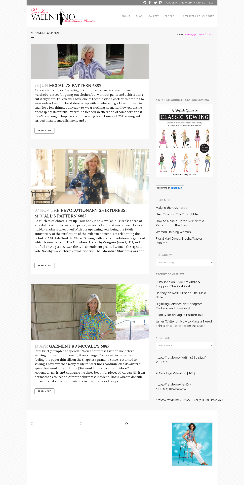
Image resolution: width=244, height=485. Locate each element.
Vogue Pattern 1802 (190, 315)
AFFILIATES (199, 2)
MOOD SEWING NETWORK (178, 2)
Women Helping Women (173, 232)
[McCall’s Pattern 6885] (90, 61)
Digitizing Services (169, 304)
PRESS (209, 2)
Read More (44, 130)
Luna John (163, 282)
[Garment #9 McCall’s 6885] (90, 312)
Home (180, 34)
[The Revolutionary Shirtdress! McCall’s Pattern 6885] (90, 176)
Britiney (161, 293)
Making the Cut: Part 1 (171, 207)
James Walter (165, 321)
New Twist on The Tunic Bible (177, 214)
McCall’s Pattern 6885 (75, 85)
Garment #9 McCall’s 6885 (79, 346)
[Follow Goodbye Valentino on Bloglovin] (170, 189)
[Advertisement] (200, 67)
